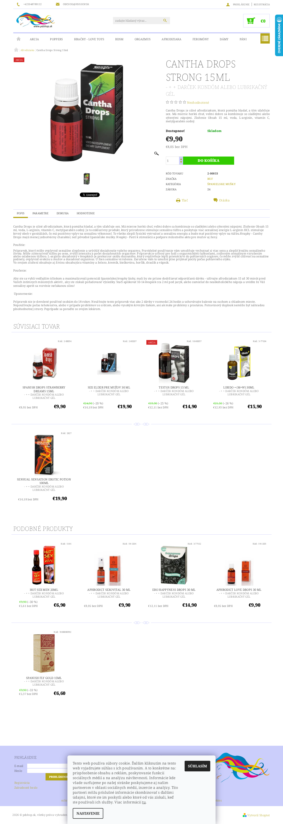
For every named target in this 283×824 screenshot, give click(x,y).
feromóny (201, 39)
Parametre (41, 213)
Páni (243, 39)
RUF (210, 179)
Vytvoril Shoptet (258, 815)
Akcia (34, 39)
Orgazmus (143, 39)
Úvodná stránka (18, 39)
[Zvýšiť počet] (181, 159)
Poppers (56, 39)
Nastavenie (87, 813)
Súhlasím (197, 766)
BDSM (119, 39)
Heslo (18, 771)
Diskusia (63, 213)
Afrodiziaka (172, 39)
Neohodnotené (198, 102)
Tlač (185, 200)
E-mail (18, 766)
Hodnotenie (86, 213)
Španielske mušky (221, 184)
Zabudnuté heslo (26, 788)
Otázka (224, 200)
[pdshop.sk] (35, 20)
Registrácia (262, 4)
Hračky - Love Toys (89, 39)
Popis (21, 213)
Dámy (224, 39)
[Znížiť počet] (181, 163)
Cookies (216, 800)
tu (144, 802)
